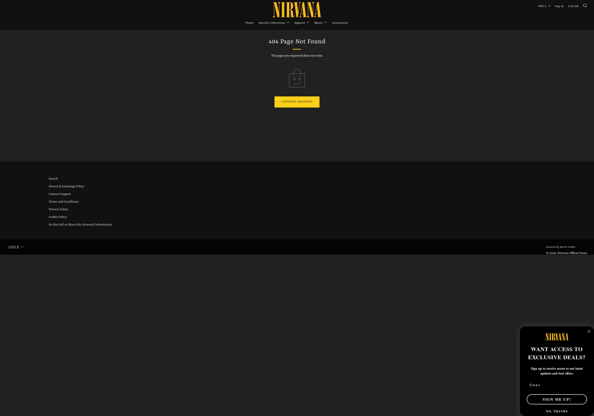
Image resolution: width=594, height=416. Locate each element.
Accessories (340, 23)
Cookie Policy (58, 217)
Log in (559, 6)
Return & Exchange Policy (66, 186)
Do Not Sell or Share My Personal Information (80, 224)
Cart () (573, 6)
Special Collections (272, 23)
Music (318, 23)
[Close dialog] (589, 331)
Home (250, 23)
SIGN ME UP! (557, 399)
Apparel (299, 23)
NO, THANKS (557, 411)
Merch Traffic (567, 247)
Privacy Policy (58, 209)
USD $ (542, 6)
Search (53, 179)
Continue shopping (297, 101)
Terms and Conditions (64, 201)
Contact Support (60, 194)
